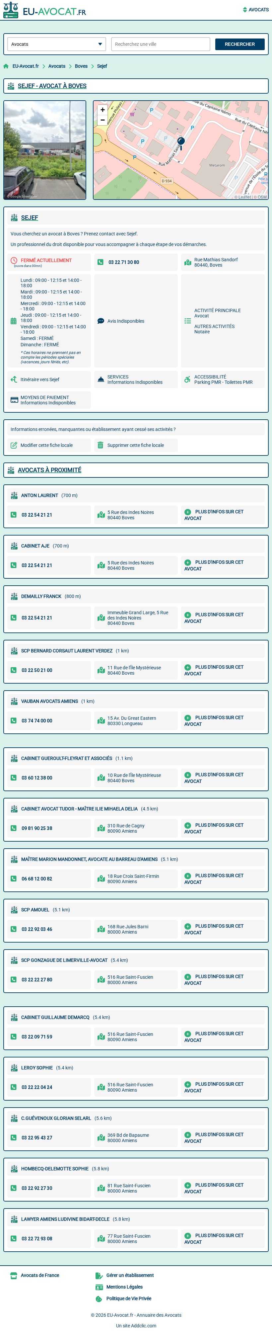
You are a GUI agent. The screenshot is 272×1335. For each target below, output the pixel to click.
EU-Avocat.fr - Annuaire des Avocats (144, 1315)
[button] (181, 144)
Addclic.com (143, 1325)
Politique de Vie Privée (128, 1298)
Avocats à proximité (49, 469)
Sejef (102, 66)
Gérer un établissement (130, 1275)
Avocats (259, 9)
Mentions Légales (124, 1287)
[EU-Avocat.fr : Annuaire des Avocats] (44, 10)
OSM (262, 197)
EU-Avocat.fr (26, 66)
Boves (81, 66)
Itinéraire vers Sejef (40, 379)
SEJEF (29, 217)
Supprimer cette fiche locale (135, 445)
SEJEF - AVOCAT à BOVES (52, 85)
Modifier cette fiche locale (47, 445)
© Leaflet (243, 197)
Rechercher (240, 44)
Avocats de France (40, 1275)
